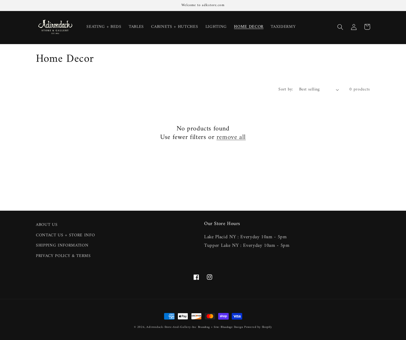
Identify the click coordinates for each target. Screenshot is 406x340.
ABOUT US (46, 225)
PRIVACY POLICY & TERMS (63, 256)
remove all (231, 137)
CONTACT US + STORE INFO (65, 235)
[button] (340, 26)
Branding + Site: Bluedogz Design (220, 327)
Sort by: (285, 89)
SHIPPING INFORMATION (62, 245)
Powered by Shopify (258, 327)
